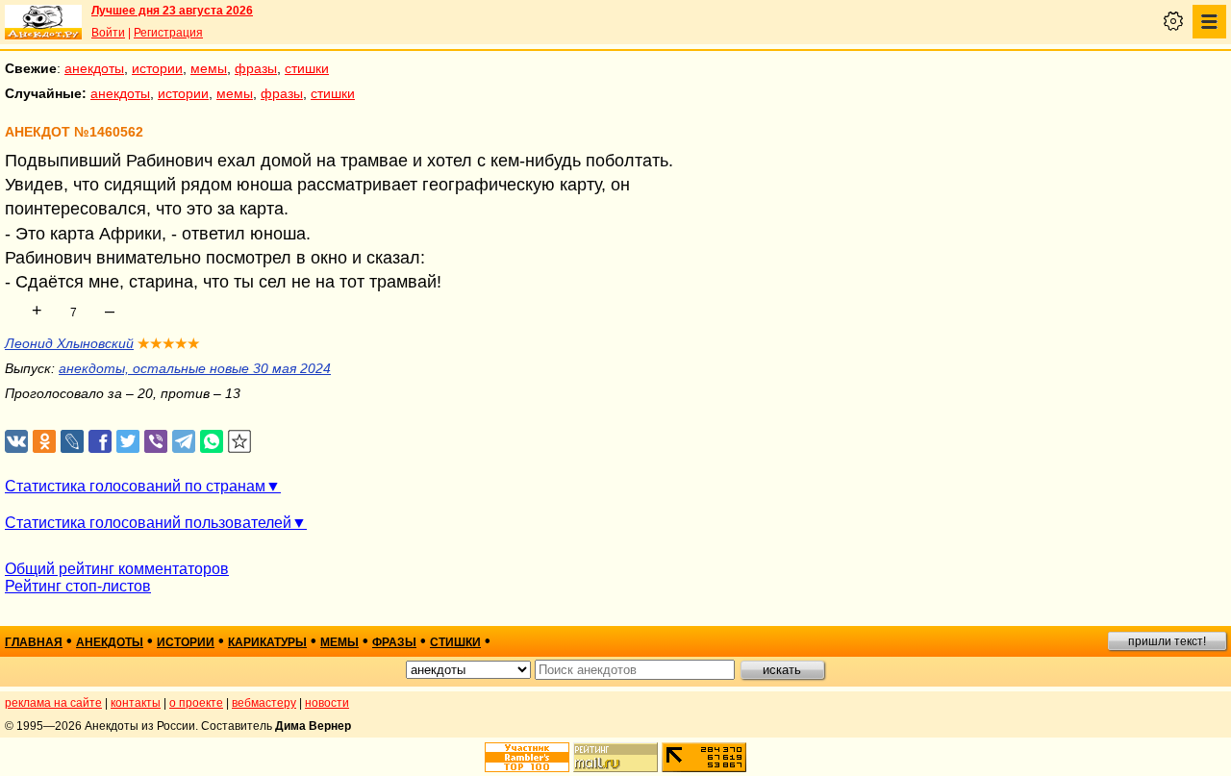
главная (34, 642)
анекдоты (94, 68)
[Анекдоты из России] (43, 22)
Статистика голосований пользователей (148, 522)
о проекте (196, 703)
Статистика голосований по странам (135, 486)
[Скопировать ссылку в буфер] (240, 442)
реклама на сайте (53, 703)
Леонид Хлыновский (69, 343)
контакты (136, 703)
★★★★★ (169, 343)
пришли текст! (1167, 641)
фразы (256, 68)
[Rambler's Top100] (527, 757)
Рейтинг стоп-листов (78, 586)
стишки (307, 68)
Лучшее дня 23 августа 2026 (172, 10)
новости (327, 703)
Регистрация (168, 32)
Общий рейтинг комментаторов (117, 569)
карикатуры (267, 642)
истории (157, 68)
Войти (108, 32)
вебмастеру (264, 703)
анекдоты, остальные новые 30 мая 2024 (195, 368)
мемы (208, 68)
